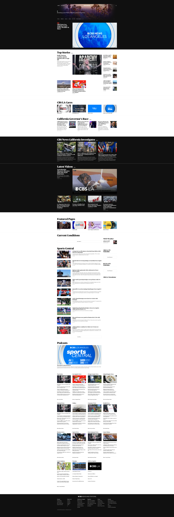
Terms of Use (100, 504)
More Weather (79, 241)
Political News (59, 500)
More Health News (106, 428)
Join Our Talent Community (112, 503)
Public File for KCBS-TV (91, 500)
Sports (66, 18)
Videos (70, 18)
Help (108, 504)
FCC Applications (90, 504)
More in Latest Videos (106, 457)
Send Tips (73, 18)
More (72, 53)
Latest (58, 5)
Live (67, 5)
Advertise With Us (80, 504)
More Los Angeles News (76, 399)
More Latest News (60, 399)
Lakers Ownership (60, 504)
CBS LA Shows (78, 18)
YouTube (68, 500)
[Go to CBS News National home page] (87, 5)
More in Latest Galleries (61, 486)
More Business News (60, 457)
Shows (71, 5)
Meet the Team (79, 500)
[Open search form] (116, 5)
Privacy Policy (100, 500)
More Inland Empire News (107, 399)
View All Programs (109, 257)
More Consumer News (91, 428)
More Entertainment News (92, 457)
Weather (62, 18)
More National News (60, 428)
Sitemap (78, 507)
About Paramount (110, 500)
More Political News (75, 428)
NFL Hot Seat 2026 (60, 503)
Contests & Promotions (81, 503)
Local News (63, 5)
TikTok (68, 504)
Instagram (68, 503)
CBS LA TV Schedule (107, 250)
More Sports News (75, 457)
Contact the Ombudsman (112, 507)
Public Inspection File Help (92, 503)
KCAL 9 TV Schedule (107, 264)
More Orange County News (92, 399)
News (58, 18)
